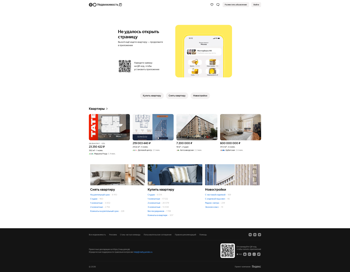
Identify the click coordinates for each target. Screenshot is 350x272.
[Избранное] (211, 4)
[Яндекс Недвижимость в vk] (250, 234)
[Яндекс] (256, 266)
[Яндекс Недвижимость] (105, 5)
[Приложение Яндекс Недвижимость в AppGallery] (254, 254)
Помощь (203, 235)
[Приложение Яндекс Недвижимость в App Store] (245, 254)
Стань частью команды (130, 235)
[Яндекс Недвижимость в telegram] (259, 234)
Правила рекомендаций (185, 235)
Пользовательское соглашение (158, 235)
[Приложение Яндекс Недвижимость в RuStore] (258, 254)
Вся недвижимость (97, 235)
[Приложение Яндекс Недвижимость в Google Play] (249, 254)
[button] (217, 4)
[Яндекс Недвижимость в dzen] (254, 234)
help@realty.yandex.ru (143, 252)
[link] (256, 4)
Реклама (113, 235)
